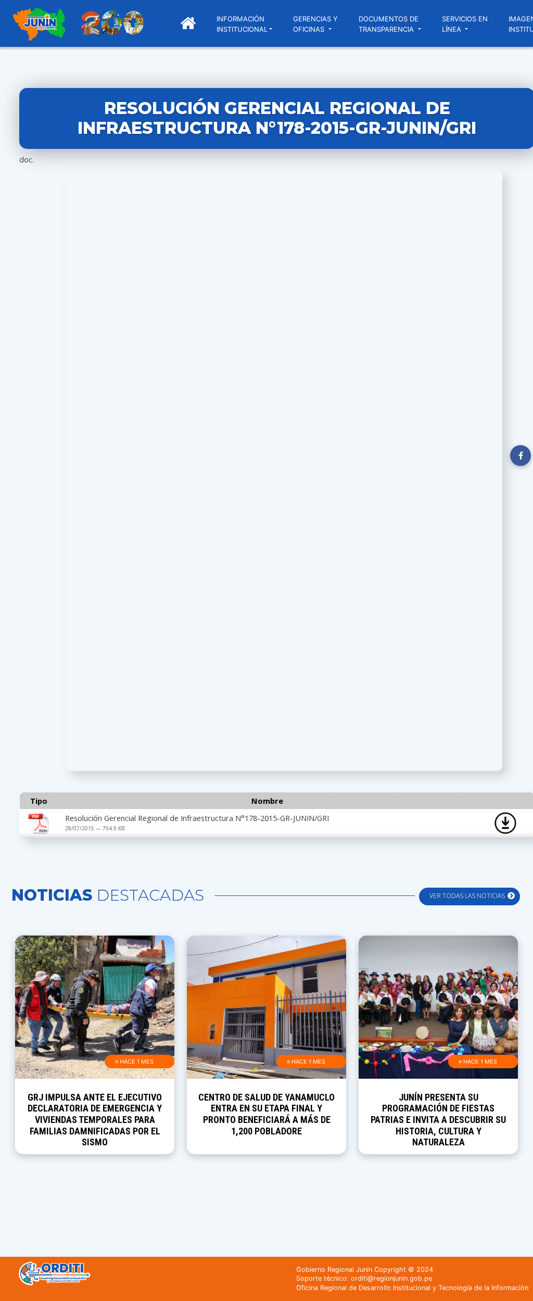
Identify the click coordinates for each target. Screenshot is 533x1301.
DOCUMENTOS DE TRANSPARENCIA (388, 24)
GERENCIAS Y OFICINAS (315, 24)
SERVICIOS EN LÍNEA (465, 24)
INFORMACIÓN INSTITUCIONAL (242, 24)
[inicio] (39, 25)
